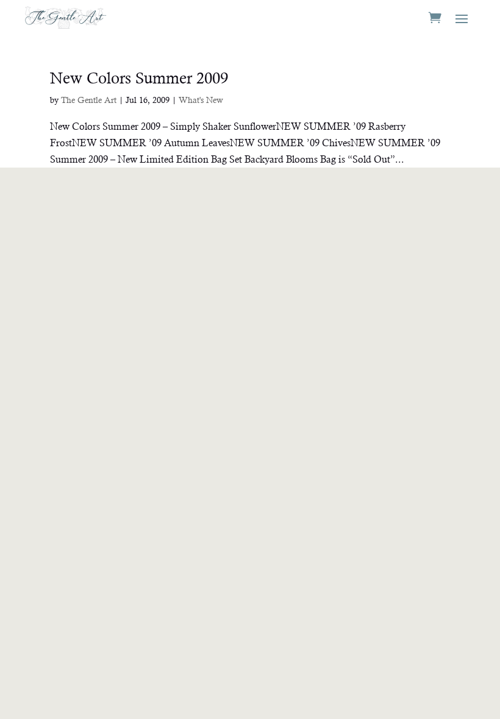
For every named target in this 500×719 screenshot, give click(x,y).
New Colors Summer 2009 (139, 78)
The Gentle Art (88, 100)
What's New (201, 100)
